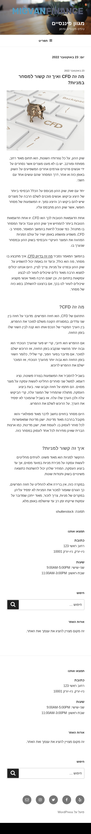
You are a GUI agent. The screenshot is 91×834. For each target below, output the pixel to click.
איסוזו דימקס (24, 826)
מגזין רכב (78, 826)
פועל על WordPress (71, 812)
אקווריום (3, 826)
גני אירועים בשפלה (41, 826)
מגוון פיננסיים (68, 23)
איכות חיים (74, 826)
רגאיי (6, 826)
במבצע (9, 826)
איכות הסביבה (13, 826)
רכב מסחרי (28, 826)
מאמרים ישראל (32, 826)
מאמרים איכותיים (70, 826)
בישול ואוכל (65, 826)
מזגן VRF (19, 826)
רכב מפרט (36, 826)
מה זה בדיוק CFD (40, 256)
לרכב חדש (51, 826)
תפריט (43, 40)
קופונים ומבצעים (83, 826)
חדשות (16, 826)
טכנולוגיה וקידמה (47, 826)
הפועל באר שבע (88, 826)
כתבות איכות (55, 826)
